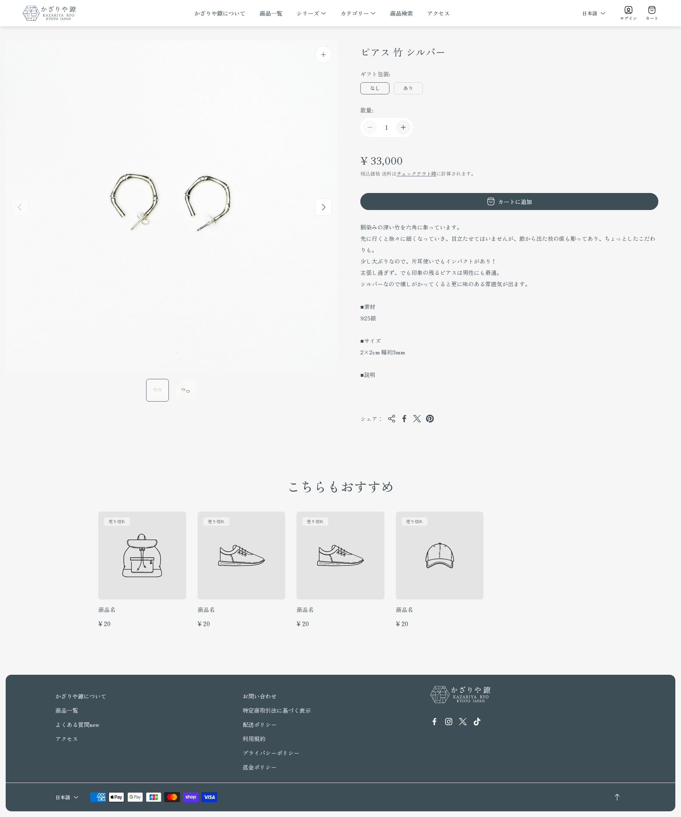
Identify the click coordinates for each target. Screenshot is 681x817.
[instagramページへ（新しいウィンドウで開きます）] (448, 721)
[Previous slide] (19, 207)
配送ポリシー (260, 724)
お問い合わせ (260, 696)
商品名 (106, 609)
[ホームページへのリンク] (460, 694)
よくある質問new (77, 724)
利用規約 (254, 738)
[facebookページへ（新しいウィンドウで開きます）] (434, 721)
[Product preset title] (142, 556)
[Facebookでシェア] (404, 418)
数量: (366, 110)
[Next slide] (323, 207)
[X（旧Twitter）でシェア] (417, 418)
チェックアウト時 (416, 173)
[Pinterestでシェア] (430, 418)
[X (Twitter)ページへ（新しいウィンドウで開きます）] (463, 721)
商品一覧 (66, 710)
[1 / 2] (157, 390)
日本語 (589, 13)
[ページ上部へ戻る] (617, 797)
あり (408, 88)
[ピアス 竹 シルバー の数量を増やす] (403, 127)
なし (375, 88)
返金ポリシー (260, 767)
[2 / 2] (186, 390)
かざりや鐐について (80, 696)
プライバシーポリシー (271, 753)
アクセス (66, 738)
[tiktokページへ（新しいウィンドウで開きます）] (477, 721)
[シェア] (391, 418)
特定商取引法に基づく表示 (277, 710)
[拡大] (323, 54)
